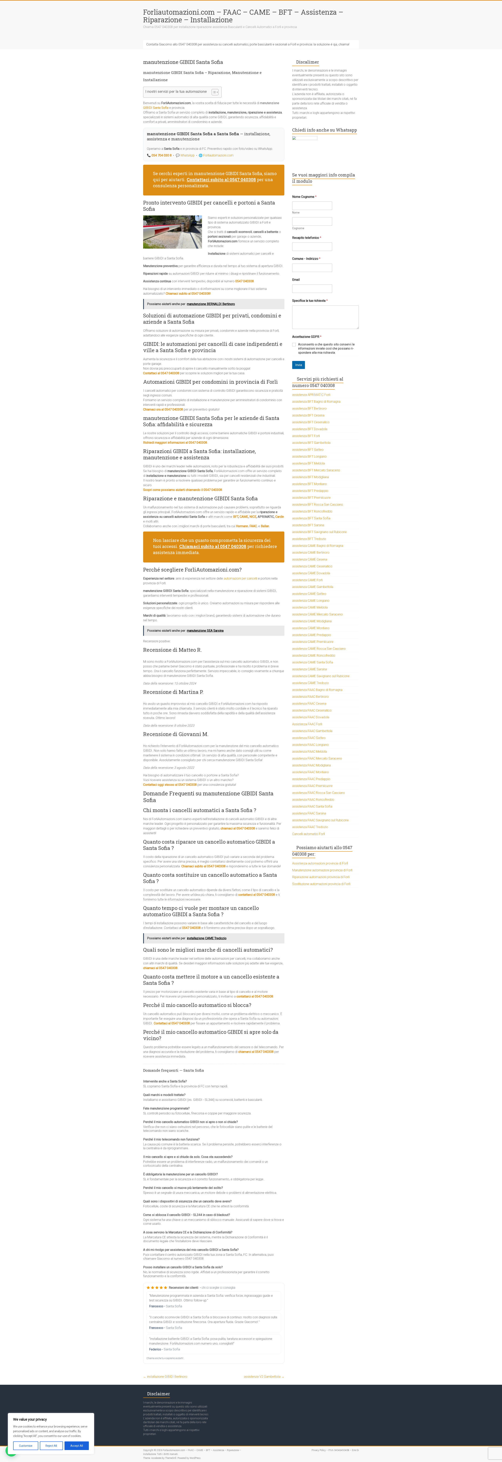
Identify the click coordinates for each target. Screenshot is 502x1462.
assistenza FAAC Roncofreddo (313, 799)
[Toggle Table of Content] (213, 92)
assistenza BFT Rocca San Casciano (317, 504)
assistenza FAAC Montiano (310, 772)
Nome (296, 212)
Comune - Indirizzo (306, 259)
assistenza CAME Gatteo (309, 594)
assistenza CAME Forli (307, 580)
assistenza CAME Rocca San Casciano (319, 649)
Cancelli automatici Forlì (308, 834)
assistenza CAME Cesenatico (312, 566)
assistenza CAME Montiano (311, 628)
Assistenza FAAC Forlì (307, 724)
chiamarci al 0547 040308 (256, 1052)
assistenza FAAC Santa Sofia (312, 806)
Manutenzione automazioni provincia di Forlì (322, 870)
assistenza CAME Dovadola (311, 573)
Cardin (279, 517)
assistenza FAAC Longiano (310, 745)
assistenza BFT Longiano (309, 456)
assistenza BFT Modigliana (310, 477)
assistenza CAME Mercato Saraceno (317, 614)
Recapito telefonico (306, 238)
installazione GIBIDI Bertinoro (165, 1376)
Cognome (298, 228)
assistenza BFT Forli (306, 436)
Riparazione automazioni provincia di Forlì (320, 877)
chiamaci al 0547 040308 (238, 828)
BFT (235, 517)
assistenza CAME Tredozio (310, 683)
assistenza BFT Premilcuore (311, 498)
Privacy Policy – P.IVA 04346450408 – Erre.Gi (335, 1450)
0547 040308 (191, 928)
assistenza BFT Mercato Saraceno (316, 470)
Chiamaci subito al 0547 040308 (203, 866)
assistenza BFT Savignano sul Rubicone (319, 532)
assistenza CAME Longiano (310, 600)
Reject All (51, 1445)
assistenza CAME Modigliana (312, 621)
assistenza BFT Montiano (309, 484)
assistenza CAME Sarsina (309, 669)
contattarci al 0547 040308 (256, 895)
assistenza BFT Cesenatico (311, 422)
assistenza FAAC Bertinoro (310, 697)
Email (296, 280)
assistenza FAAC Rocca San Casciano (318, 793)
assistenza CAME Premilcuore (312, 642)
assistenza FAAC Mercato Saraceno (317, 758)
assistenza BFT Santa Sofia (311, 518)
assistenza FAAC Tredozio (310, 827)
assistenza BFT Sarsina (308, 525)
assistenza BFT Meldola (308, 463)
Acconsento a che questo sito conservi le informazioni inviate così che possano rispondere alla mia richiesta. (326, 348)
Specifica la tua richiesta (310, 301)
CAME (244, 517)
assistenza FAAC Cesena (309, 703)
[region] (51, 1433)
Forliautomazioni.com (218, 155)
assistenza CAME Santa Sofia (312, 662)
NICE (252, 517)
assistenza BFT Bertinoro (309, 408)
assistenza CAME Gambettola (312, 587)
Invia (298, 365)
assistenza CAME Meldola (310, 607)
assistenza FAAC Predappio (311, 779)
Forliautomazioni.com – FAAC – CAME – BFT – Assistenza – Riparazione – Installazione (243, 15)
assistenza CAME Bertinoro (310, 552)
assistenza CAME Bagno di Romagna (317, 546)
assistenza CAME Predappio (311, 635)
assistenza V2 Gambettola (264, 1376)
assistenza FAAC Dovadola (310, 717)
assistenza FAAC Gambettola (312, 731)
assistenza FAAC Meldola (309, 751)
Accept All (76, 1445)
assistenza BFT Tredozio (309, 539)
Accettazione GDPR (306, 337)
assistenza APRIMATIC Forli (311, 395)
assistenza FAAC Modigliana (311, 765)
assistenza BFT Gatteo (308, 450)
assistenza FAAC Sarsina (309, 813)
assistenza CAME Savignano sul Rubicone (320, 676)
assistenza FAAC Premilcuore (312, 786)
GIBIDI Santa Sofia (155, 108)
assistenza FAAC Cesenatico (312, 710)
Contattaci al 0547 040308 (172, 1023)
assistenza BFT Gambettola (311, 443)
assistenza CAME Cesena (309, 559)
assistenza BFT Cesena (308, 415)
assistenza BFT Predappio (310, 491)
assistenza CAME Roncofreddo (313, 655)
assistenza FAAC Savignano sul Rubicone (320, 820)
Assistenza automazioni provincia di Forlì (320, 863)
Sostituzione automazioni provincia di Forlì (321, 884)
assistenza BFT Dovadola (309, 429)
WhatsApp (187, 155)
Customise (25, 1445)
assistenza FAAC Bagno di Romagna (317, 690)
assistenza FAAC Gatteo (309, 738)
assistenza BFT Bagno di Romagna (316, 401)
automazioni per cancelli (240, 578)
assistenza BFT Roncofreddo (312, 511)
